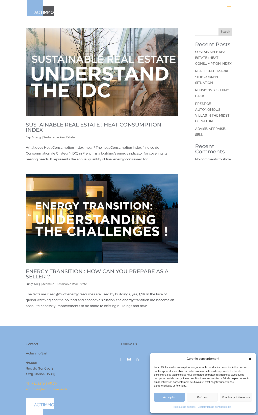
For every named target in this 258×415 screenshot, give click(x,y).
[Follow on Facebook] (121, 359)
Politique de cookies (184, 407)
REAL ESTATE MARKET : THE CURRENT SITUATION (213, 77)
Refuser (202, 397)
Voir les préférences (236, 397)
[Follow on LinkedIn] (137, 359)
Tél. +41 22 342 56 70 (41, 383)
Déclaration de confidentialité (214, 407)
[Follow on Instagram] (129, 359)
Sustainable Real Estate (59, 137)
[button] (250, 359)
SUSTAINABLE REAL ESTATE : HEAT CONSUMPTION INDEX (93, 127)
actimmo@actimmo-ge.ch (46, 389)
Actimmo (48, 284)
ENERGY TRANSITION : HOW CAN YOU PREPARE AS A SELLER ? (97, 274)
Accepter (169, 397)
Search (225, 31)
